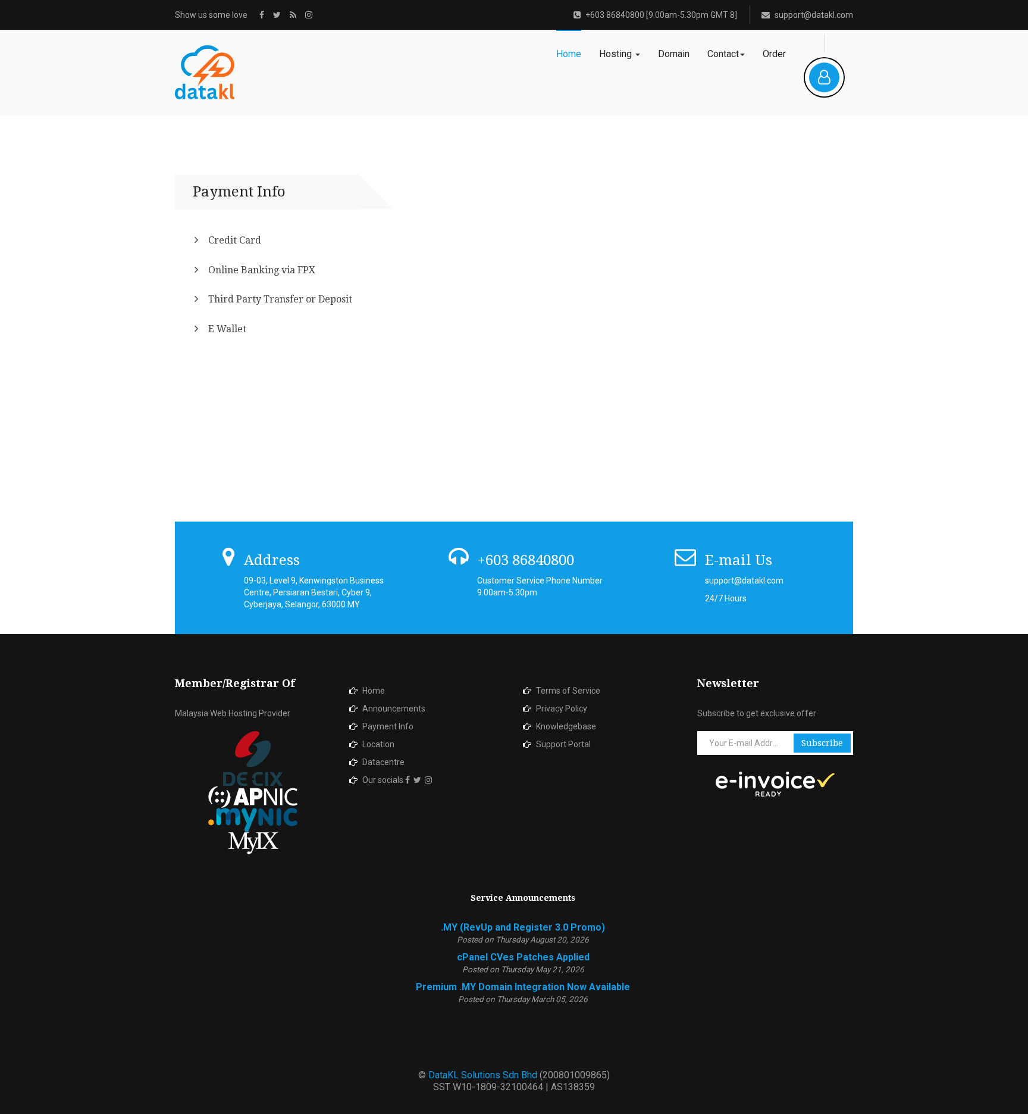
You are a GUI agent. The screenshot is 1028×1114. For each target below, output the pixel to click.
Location (378, 744)
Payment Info (387, 726)
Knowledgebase (566, 726)
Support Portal (563, 744)
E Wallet (227, 329)
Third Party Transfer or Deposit (280, 299)
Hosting (616, 54)
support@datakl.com (814, 15)
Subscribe (822, 743)
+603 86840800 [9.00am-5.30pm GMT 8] (661, 15)
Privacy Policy (561, 708)
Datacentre (383, 762)
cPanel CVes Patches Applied (523, 957)
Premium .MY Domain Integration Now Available (523, 987)
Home (568, 54)
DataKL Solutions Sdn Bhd (484, 1075)
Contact (723, 54)
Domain (673, 54)
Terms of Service (568, 690)
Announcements (393, 708)
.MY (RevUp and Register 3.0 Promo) (523, 927)
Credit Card (234, 240)
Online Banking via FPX (261, 270)
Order (774, 54)
